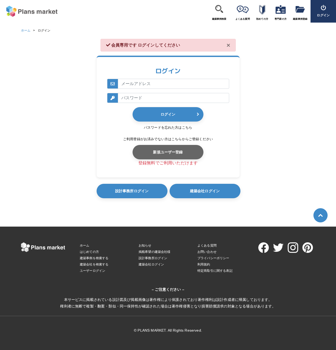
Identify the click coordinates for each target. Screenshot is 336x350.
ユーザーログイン (92, 271)
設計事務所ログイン (132, 191)
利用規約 (203, 264)
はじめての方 (89, 252)
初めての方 (262, 19)
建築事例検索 (219, 19)
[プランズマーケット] (28, 11)
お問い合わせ (207, 252)
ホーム (25, 30)
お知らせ (145, 245)
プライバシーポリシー (213, 258)
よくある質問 (242, 19)
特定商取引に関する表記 (215, 271)
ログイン (168, 114)
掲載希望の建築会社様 (155, 252)
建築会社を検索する (94, 264)
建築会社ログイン (205, 191)
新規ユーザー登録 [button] (168, 152)
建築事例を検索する (94, 258)
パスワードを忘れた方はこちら (168, 127)
